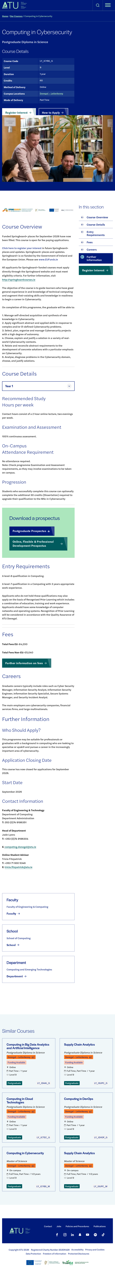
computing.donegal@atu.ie (20, 846)
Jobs (59, 1226)
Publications (100, 1226)
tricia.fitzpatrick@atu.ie (18, 867)
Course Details (96, 224)
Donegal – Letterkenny (51, 93)
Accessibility (77, 1249)
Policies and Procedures (77, 1226)
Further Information (94, 258)
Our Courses (16, 16)
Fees (90, 242)
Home (5, 16)
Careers (92, 249)
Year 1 (9, 386)
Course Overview (97, 217)
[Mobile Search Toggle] (98, 5)
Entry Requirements (96, 233)
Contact (48, 1226)
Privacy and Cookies (94, 1249)
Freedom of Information (54, 1253)
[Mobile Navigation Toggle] (108, 5)
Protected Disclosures (78, 1253)
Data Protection (33, 1253)
